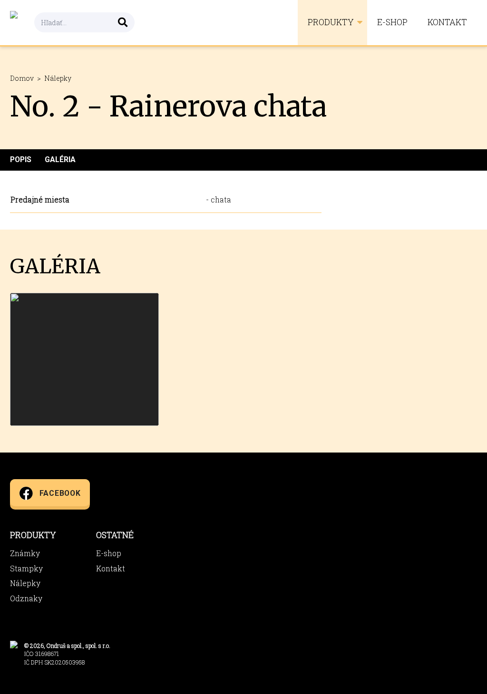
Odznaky (26, 598)
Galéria (60, 159)
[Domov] (22, 22)
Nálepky (57, 78)
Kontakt (447, 22)
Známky (25, 553)
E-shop (392, 22)
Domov (22, 78)
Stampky (26, 568)
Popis (20, 159)
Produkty (331, 22)
